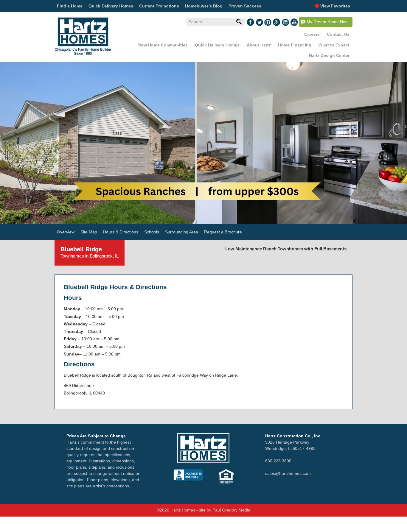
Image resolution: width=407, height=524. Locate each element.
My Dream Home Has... (329, 21)
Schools (151, 232)
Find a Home (70, 6)
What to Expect (334, 45)
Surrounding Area (181, 232)
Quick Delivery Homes (110, 6)
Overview (65, 232)
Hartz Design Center (329, 55)
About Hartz (259, 45)
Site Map (88, 232)
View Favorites (334, 6)
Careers (312, 34)
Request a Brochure (223, 232)
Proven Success (245, 6)
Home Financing (294, 45)
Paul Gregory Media (231, 510)
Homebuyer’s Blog (204, 6)
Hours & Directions (120, 232)
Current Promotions (159, 6)
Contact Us (338, 34)
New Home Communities (163, 45)
